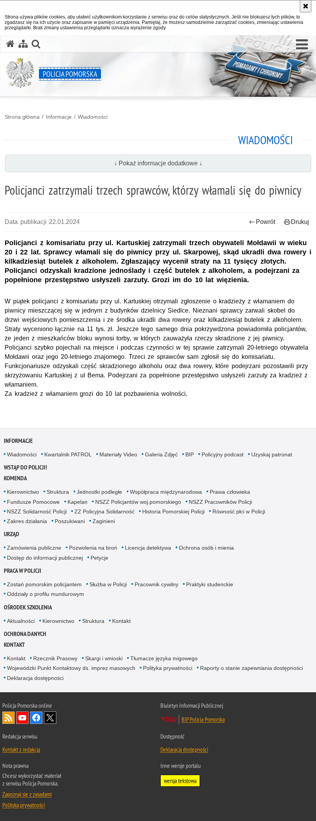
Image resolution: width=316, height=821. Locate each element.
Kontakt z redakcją (21, 749)
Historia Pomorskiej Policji (173, 511)
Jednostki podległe (99, 492)
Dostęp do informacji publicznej (45, 558)
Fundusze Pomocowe (33, 502)
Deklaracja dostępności (35, 678)
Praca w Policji (22, 571)
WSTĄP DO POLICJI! (25, 467)
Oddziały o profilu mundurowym (45, 594)
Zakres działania (27, 521)
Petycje (99, 558)
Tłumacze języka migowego (164, 658)
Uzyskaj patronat (271, 454)
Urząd (11, 534)
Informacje (59, 117)
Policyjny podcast (223, 454)
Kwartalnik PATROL (68, 454)
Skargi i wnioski (104, 658)
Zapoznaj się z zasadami (27, 794)
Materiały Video (118, 454)
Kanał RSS (8, 718)
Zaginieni (103, 521)
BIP (189, 454)
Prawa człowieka (230, 492)
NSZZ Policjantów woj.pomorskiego (138, 502)
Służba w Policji (108, 584)
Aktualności (21, 621)
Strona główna (22, 117)
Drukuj (300, 222)
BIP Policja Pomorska (203, 719)
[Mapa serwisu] (23, 44)
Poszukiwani (70, 521)
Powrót (265, 222)
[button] (302, 45)
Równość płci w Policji (238, 511)
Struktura (58, 492)
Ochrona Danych (25, 634)
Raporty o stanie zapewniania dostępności (251, 668)
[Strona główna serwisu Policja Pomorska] (10, 44)
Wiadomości (93, 117)
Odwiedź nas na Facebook (36, 718)
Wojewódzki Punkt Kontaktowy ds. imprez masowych (71, 668)
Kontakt (121, 621)
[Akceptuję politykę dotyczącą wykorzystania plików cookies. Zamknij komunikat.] (305, 6)
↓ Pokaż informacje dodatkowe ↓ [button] (158, 163)
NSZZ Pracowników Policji (220, 502)
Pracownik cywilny (156, 584)
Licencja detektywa (148, 548)
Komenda (15, 478)
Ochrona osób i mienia (206, 548)
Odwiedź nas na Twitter (50, 718)
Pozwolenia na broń (93, 548)
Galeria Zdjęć (161, 454)
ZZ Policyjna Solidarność (104, 511)
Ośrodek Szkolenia (28, 607)
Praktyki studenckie (209, 584)
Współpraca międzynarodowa (166, 492)
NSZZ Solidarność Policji (37, 511)
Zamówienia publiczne (34, 548)
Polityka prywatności (167, 668)
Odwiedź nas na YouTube (22, 718)
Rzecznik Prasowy (55, 658)
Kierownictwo (23, 492)
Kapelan (77, 502)
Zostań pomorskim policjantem (44, 584)
